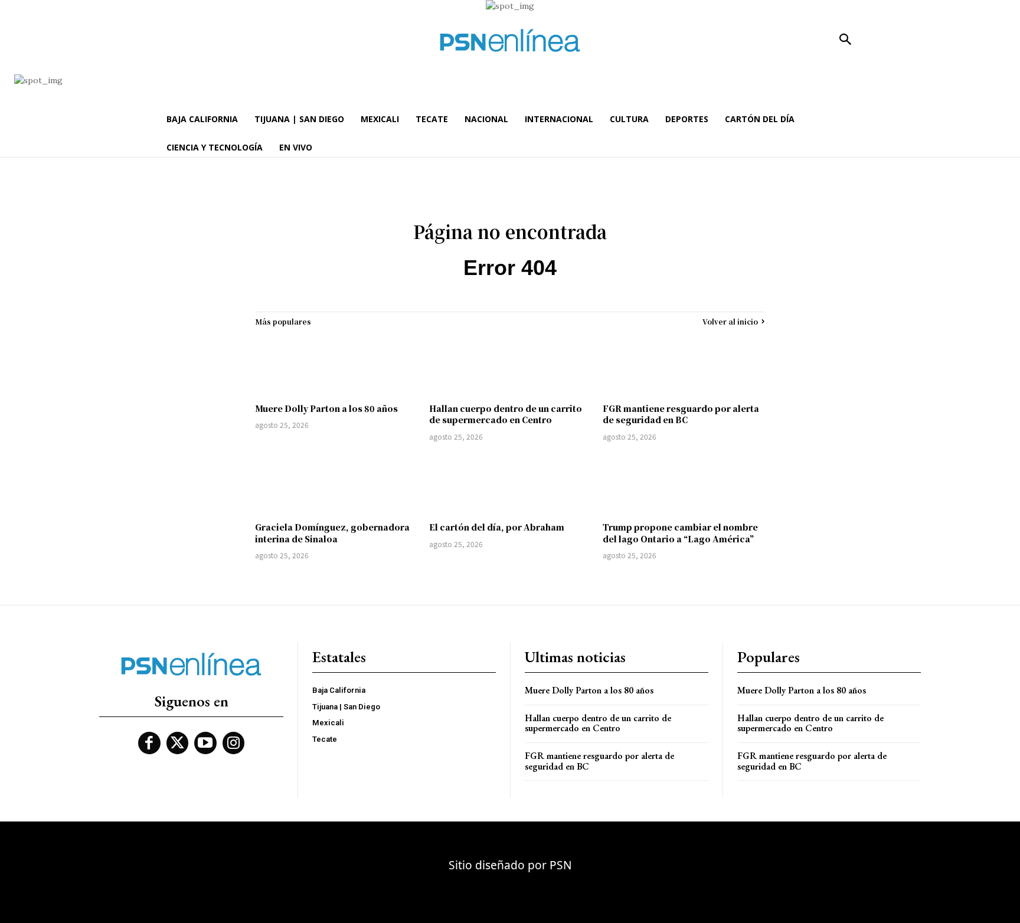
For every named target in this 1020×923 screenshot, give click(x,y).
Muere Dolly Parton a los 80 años (326, 408)
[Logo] (510, 40)
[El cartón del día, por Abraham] (510, 483)
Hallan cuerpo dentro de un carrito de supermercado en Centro (505, 414)
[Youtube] (205, 743)
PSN (561, 865)
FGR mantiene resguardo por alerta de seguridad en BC (681, 414)
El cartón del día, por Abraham (496, 527)
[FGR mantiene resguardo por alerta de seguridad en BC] (684, 364)
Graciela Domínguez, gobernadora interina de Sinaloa (332, 533)
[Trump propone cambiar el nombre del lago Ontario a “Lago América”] (684, 483)
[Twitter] (177, 743)
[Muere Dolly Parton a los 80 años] (336, 364)
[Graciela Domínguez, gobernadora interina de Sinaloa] (336, 483)
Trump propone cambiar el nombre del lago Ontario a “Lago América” (680, 533)
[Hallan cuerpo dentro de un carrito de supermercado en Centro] (510, 364)
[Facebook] (149, 743)
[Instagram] (234, 743)
